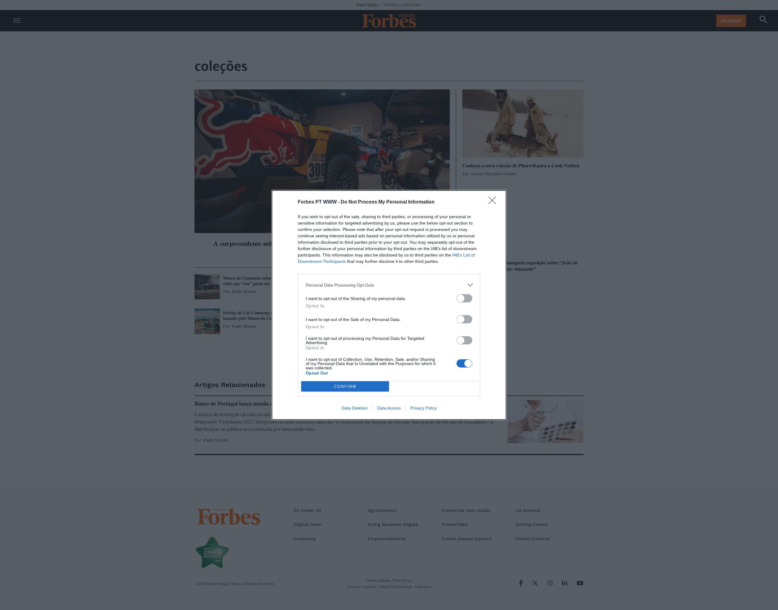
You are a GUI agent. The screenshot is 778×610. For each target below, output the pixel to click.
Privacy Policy (423, 408)
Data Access (389, 408)
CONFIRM (345, 386)
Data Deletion (355, 408)
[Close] (494, 202)
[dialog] (389, 305)
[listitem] (389, 285)
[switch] (464, 298)
